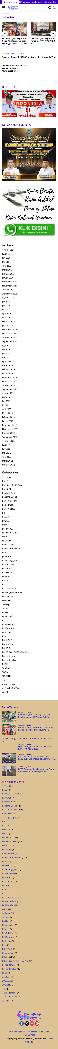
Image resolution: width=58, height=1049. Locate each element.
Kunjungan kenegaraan (12, 592)
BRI (3, 512)
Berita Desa (7, 504)
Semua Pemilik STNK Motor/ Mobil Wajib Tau (29, 57)
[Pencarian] (54, 7)
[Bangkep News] (12, 7)
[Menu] (4, 7)
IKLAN (5, 552)
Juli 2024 (6, 349)
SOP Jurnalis (29, 1035)
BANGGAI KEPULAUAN (12, 485)
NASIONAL (7, 600)
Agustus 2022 (8, 441)
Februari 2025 (8, 321)
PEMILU (5, 620)
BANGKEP (6, 489)
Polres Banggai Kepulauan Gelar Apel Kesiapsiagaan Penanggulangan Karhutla (35, 728)
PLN (4, 636)
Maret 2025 (7, 317)
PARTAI (5, 612)
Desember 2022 (9, 425)
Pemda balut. (8, 616)
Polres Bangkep (9, 660)
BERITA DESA (8, 509)
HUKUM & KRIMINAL (12, 548)
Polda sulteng (8, 644)
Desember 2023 (9, 377)
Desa (4, 524)
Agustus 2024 (8, 345)
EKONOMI (7, 540)
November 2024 (9, 333)
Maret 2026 (7, 269)
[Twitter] (26, 1023)
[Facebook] (21, 1023)
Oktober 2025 (8, 289)
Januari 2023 (7, 421)
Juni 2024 (6, 353)
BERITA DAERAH (9, 501)
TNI (3, 680)
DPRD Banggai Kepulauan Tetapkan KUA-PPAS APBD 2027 (14, 41)
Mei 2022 (6, 452)
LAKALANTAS (8, 596)
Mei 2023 (6, 405)
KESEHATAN (8, 572)
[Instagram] (32, 1023)
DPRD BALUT (8, 528)
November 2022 (9, 429)
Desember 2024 (9, 329)
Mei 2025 (6, 309)
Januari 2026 (7, 277)
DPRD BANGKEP (10, 532)
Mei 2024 (6, 357)
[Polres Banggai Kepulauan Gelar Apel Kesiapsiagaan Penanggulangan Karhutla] (9, 729)
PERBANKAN (8, 628)
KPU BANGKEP (9, 588)
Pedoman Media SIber (38, 1031)
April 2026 (6, 265)
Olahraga (6, 604)
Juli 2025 (6, 301)
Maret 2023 (7, 413)
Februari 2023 (8, 417)
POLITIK (6, 648)
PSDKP (5, 664)
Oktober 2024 (8, 337)
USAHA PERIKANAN (11, 688)
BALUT (5, 481)
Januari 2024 (7, 373)
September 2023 (9, 389)
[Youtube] (37, 1023)
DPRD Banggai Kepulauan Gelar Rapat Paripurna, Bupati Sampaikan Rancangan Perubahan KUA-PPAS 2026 (36, 770)
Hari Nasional (8, 544)
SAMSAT (6, 668)
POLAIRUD (7, 640)
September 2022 (9, 437)
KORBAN (6, 576)
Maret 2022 (7, 460)
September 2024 (9, 341)
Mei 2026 (6, 262)
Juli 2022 (6, 445)
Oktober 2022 (8, 433)
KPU (4, 584)
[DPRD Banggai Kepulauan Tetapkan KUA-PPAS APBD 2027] (14, 29)
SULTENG (6, 676)
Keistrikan (6, 568)
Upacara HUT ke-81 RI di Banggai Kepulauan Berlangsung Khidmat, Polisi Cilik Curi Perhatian (42, 41)
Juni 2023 (6, 401)
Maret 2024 (7, 365)
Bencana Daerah (9, 496)
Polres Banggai (9, 656)
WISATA (5, 692)
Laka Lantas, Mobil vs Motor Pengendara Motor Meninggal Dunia (15, 68)
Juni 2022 (6, 449)
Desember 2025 (9, 281)
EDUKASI (6, 536)
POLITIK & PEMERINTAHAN (15, 652)
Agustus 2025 (8, 297)
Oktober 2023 (8, 385)
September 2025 (9, 293)
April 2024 (6, 361)
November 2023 (9, 381)
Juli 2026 (6, 254)
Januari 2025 (7, 325)
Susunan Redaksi (17, 1031)
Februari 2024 (8, 369)
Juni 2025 (6, 305)
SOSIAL (5, 672)
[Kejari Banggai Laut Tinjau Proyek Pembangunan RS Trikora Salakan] (9, 716)
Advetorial (6, 477)
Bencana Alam (8, 493)
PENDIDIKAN (8, 624)
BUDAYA (6, 516)
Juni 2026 (6, 258)
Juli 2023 (6, 397)
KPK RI (5, 580)
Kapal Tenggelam (10, 560)
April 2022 (6, 457)
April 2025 (6, 313)
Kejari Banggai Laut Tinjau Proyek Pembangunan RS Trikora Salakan (34, 715)
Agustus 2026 (8, 250)
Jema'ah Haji (8, 556)
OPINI (5, 608)
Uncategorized (8, 684)
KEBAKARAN (8, 564)
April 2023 (6, 409)
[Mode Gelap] (49, 7)
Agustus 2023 (8, 393)
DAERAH (5, 53)
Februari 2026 (8, 273)
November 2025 (9, 285)
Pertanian (6, 632)
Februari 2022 (8, 464)
